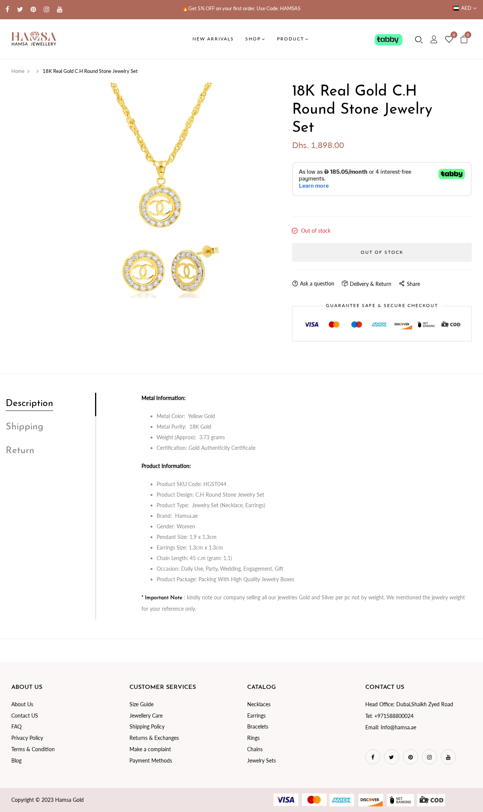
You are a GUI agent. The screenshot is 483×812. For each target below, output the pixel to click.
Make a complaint (150, 749)
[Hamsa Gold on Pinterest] (33, 9)
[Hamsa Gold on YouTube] (60, 9)
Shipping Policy (147, 726)
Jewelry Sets (261, 760)
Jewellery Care (146, 715)
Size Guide (141, 704)
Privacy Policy (27, 738)
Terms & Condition (33, 749)
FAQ (16, 726)
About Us (22, 704)
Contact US (24, 715)
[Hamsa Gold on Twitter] (20, 9)
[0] (449, 39)
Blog (16, 760)
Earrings (256, 715)
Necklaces (259, 704)
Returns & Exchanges (154, 738)
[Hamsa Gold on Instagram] (46, 9)
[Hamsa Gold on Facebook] (7, 9)
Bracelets (257, 726)
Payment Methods (150, 760)
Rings (253, 738)
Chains (255, 749)
